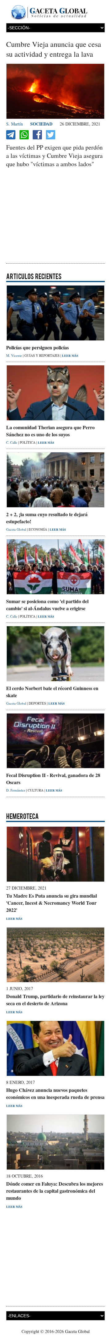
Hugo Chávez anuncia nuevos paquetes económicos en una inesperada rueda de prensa (55, 1093)
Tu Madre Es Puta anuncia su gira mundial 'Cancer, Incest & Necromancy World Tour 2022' (51, 902)
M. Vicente (14, 355)
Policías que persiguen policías (37, 347)
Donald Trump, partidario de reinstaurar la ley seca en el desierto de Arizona (55, 1000)
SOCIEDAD (41, 124)
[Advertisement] (55, 216)
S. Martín (14, 124)
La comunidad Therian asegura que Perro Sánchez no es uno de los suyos (50, 431)
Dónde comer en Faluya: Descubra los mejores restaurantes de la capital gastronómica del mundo (54, 1190)
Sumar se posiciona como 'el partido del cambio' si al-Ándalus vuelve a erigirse (47, 605)
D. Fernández (16, 790)
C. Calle (12, 442)
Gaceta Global (16, 529)
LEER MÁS (70, 355)
